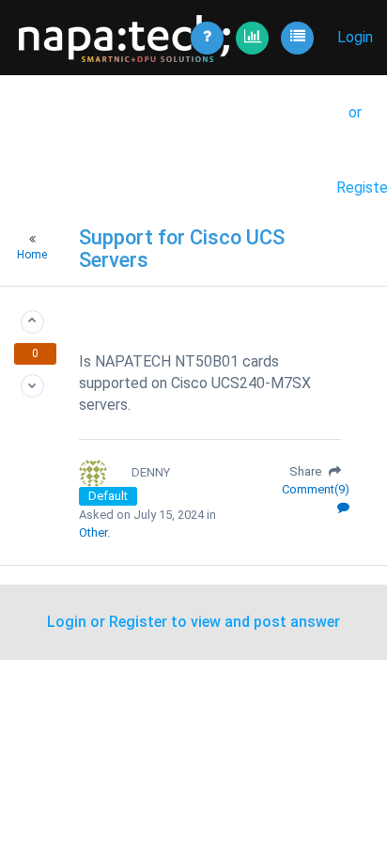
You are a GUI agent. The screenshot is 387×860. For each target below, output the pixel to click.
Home (32, 254)
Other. (94, 532)
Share (306, 471)
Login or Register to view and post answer (193, 622)
